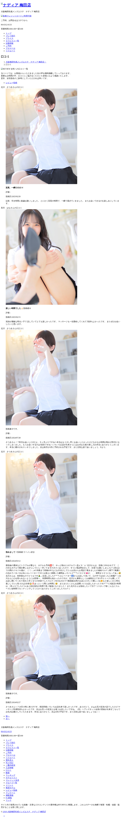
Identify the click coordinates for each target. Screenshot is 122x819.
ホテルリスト (11, 778)
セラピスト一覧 (12, 41)
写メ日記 (9, 763)
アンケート (10, 793)
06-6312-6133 (6, 731)
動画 (8, 773)
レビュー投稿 (11, 83)
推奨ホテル (10, 788)
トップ (8, 33)
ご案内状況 (10, 765)
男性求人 (9, 760)
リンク (8, 800)
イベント (9, 785)
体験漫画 (9, 795)
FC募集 (9, 798)
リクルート (10, 51)
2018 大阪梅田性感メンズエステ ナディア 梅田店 (24, 812)
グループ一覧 (11, 783)
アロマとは (10, 48)
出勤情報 (9, 43)
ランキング (10, 775)
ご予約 (8, 46)
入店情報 (9, 768)
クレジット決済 (12, 780)
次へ (8, 719)
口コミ (8, 770)
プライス (9, 38)
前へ (8, 716)
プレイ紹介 (10, 36)
